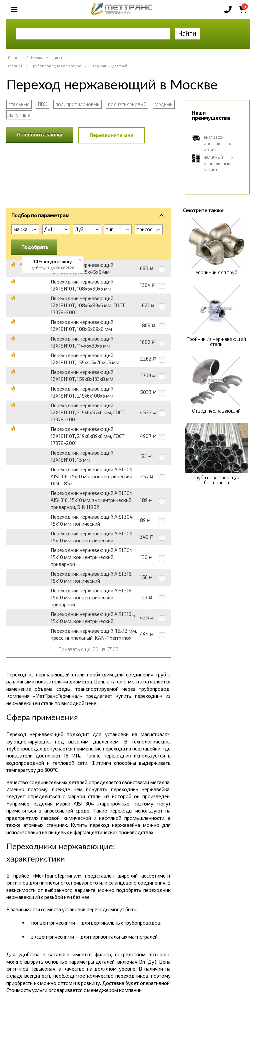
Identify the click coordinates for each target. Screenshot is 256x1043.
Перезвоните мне (111, 135)
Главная (15, 57)
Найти (187, 33)
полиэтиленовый (127, 104)
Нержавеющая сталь (49, 57)
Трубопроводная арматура (56, 66)
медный (164, 104)
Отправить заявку (39, 134)
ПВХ (42, 104)
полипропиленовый (77, 104)
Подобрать (35, 247)
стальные (19, 104)
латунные (19, 115)
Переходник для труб (108, 66)
